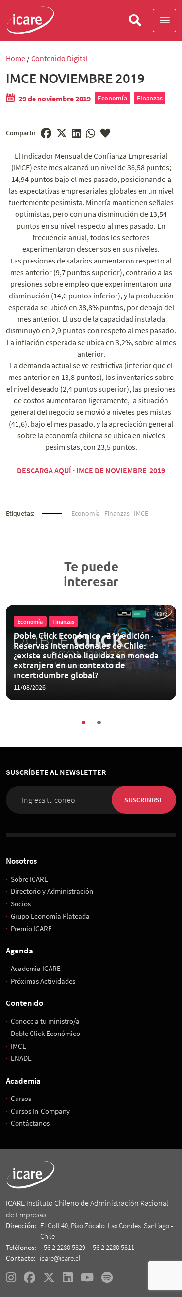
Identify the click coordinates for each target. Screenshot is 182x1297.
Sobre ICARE (29, 879)
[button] (164, 20)
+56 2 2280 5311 (111, 1247)
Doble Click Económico (45, 1033)
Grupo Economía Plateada (50, 915)
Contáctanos (30, 1123)
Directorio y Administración (52, 891)
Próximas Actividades (43, 980)
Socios (21, 903)
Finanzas (150, 98)
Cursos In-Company (40, 1111)
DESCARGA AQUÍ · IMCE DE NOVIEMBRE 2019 (91, 470)
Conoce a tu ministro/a (45, 1021)
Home (15, 58)
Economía (112, 98)
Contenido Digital (59, 58)
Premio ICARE (31, 928)
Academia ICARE (36, 968)
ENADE (21, 1058)
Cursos (21, 1098)
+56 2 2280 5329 (62, 1247)
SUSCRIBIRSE (144, 799)
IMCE (141, 513)
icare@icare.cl (60, 1258)
